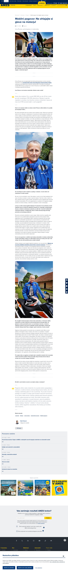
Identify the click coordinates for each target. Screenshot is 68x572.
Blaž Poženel (23, 421)
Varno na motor (5, 462)
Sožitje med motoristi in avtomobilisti (11, 447)
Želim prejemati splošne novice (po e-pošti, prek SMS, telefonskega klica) (30, 527)
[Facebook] (16, 541)
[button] (66, 5)
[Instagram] (33, 541)
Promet (26, 550)
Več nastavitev (38, 567)
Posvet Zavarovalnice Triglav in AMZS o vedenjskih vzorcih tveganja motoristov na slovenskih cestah (26, 439)
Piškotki (48, 550)
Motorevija (17, 15)
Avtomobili (38, 548)
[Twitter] (22, 541)
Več (2, 441)
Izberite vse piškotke (9, 567)
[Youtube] (39, 541)
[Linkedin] (28, 541)
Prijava (48, 518)
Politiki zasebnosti (41, 523)
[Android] (51, 541)
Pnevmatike (15, 550)
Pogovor (27, 15)
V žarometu (22, 15)
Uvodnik (3, 550)
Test (13, 548)
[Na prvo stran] (5, 5)
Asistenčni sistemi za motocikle (9, 469)
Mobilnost (26, 548)
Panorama (38, 550)
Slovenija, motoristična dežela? (9, 454)
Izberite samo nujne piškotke (25, 567)
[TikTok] (45, 541)
